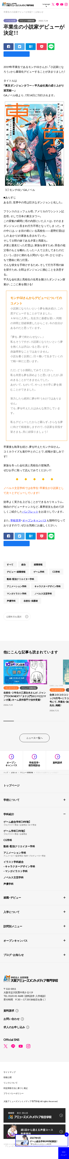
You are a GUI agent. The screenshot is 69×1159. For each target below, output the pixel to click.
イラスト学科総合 (14, 862)
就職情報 (38, 564)
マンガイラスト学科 (16, 593)
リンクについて (11, 1082)
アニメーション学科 (16, 586)
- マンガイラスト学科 (16, 871)
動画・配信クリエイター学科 (20, 579)
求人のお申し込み (14, 1027)
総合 (23, 564)
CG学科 (56, 571)
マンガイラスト (11, 688)
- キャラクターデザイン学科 (19, 866)
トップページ (12, 785)
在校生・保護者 (31, 600)
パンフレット (30, 511)
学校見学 (15, 520)
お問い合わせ (12, 1019)
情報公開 (8, 1077)
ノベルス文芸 (10, 20)
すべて (10, 564)
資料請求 (9, 1010)
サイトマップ (10, 1072)
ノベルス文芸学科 (43, 593)
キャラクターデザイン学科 (47, 586)
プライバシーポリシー (14, 1093)
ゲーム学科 (38, 571)
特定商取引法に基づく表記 (16, 1088)
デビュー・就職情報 (27, 20)
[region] (34, 692)
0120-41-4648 (16, 996)
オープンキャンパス (34, 520)
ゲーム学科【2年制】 (14, 831)
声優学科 (11, 600)
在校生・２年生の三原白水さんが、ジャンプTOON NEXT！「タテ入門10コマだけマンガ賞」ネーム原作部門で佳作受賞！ (25, 696)
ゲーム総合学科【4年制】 (17, 822)
